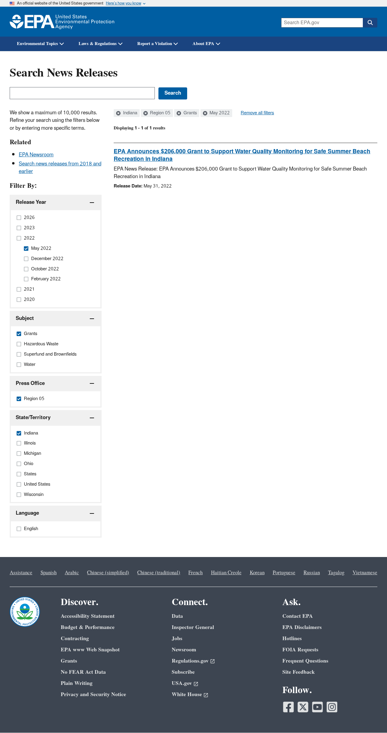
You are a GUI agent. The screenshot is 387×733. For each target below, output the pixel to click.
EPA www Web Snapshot (90, 650)
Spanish (49, 572)
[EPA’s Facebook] (288, 707)
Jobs (177, 638)
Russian (312, 572)
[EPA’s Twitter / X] (303, 707)
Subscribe (183, 672)
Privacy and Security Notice (93, 694)
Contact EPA (297, 616)
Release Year (31, 202)
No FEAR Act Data (83, 672)
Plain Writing (77, 683)
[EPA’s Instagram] (332, 707)
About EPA (203, 43)
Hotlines (292, 638)
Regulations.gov (190, 661)
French (195, 572)
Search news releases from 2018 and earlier (60, 167)
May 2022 (219, 113)
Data (177, 616)
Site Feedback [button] (298, 672)
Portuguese (284, 572)
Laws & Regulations (98, 43)
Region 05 (160, 113)
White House (187, 694)
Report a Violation (154, 43)
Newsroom (184, 650)
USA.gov (182, 683)
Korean (257, 572)
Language (27, 513)
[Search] (370, 23)
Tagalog (336, 572)
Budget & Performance (88, 627)
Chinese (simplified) (108, 572)
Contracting (75, 638)
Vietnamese (365, 572)
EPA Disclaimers (302, 627)
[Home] (61, 22)
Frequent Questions (305, 661)
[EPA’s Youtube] (317, 707)
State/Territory (33, 417)
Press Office (30, 383)
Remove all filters (257, 113)
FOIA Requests (300, 650)
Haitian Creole (226, 572)
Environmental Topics (37, 43)
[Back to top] (370, 716)
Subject (25, 318)
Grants (189, 113)
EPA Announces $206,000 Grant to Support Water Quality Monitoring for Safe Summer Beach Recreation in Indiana (242, 155)
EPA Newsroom (36, 154)
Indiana (129, 113)
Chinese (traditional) (158, 572)
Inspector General (193, 627)
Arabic (72, 572)
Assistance (21, 572)
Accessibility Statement (88, 616)
